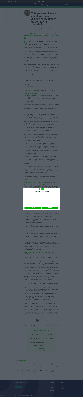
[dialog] (41, 199)
